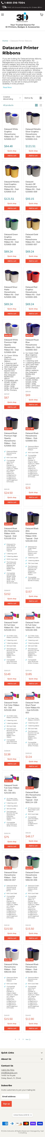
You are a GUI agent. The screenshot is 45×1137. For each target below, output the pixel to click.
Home (5, 41)
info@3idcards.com (9, 1073)
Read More (7, 87)
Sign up (6, 1103)
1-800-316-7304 (14, 2)
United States (21, 1115)
